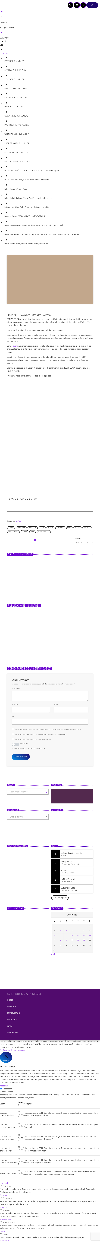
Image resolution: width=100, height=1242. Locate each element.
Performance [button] (5, 1195)
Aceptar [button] (22, 1050)
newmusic (60, 528)
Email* (56, 705)
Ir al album (4, 53)
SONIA (32, 532)
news (69, 528)
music (42, 528)
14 (78, 935)
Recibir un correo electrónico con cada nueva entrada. (33, 739)
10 (54, 935)
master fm (21, 528)
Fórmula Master (61, 832)
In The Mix (20, 884)
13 (72, 935)
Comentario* (16, 688)
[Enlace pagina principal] (9, 5)
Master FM (58, 827)
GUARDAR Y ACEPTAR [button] (8, 1240)
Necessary (7, 1089)
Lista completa (60, 897)
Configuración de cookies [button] (9, 1050)
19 (66, 940)
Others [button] (2, 1231)
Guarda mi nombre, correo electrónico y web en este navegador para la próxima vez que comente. (48, 729)
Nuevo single (13, 532)
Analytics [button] (3, 1207)
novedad (87, 528)
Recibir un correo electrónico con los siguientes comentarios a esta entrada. (41, 734)
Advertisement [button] (5, 1219)
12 (66, 935)
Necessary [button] (4, 1086)
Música (43, 566)
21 (78, 940)
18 (60, 940)
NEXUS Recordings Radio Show (26, 873)
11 (60, 935)
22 (84, 940)
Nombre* (15, 705)
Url (13, 716)
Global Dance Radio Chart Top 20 (27, 852)
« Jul (53, 954)
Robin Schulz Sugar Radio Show (26, 863)
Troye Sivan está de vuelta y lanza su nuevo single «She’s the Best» (70, 647)
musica (50, 528)
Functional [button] (4, 1183)
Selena (15, 346)
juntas (11, 528)
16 (90, 935)
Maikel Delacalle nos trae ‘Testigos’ (59, 571)
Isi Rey (18, 521)
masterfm (33, 528)
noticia (77, 528)
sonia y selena (43, 532)
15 (84, 935)
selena (24, 532)
